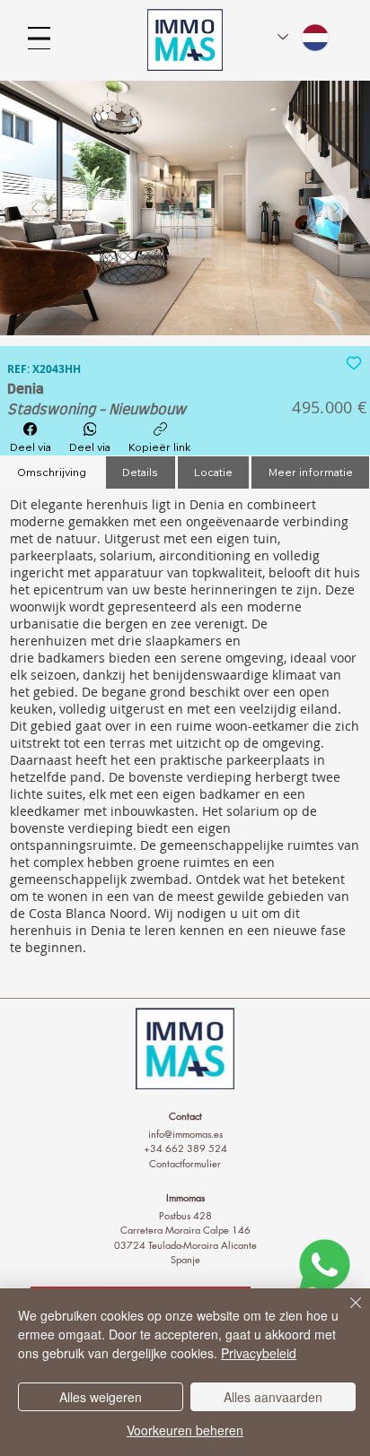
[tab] (52, 472)
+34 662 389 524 (185, 1148)
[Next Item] (335, 208)
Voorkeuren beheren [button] (185, 1430)
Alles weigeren (100, 1397)
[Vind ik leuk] (353, 361)
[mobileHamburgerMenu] (39, 38)
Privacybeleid (258, 1353)
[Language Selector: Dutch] (304, 37)
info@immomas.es (185, 1133)
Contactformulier (185, 1163)
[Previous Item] (34, 208)
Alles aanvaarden (273, 1397)
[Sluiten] (344, 1313)
